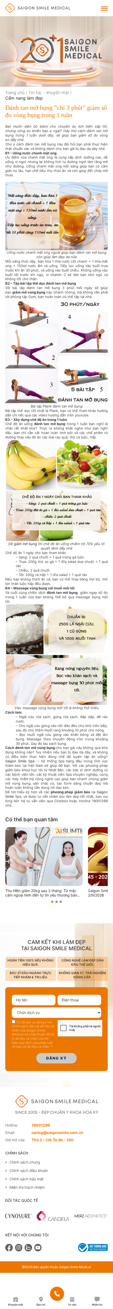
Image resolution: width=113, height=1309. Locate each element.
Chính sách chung (24, 1162)
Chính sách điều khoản (28, 1170)
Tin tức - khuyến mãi (48, 92)
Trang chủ (14, 92)
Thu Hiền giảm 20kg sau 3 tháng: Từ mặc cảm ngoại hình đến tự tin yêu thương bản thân (41, 893)
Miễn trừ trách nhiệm (27, 1187)
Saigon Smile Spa (19, 761)
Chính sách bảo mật (26, 1179)
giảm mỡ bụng (25, 544)
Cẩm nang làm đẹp (24, 98)
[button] (52, 902)
